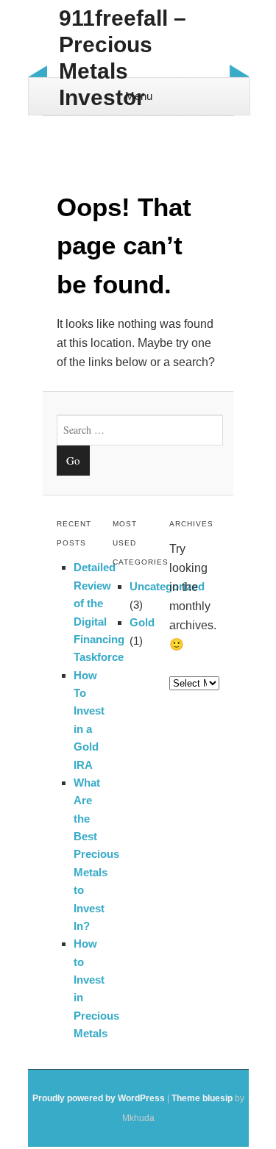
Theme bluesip (202, 1098)
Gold (142, 622)
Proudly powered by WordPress (98, 1098)
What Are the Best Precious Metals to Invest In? (96, 854)
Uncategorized (167, 586)
